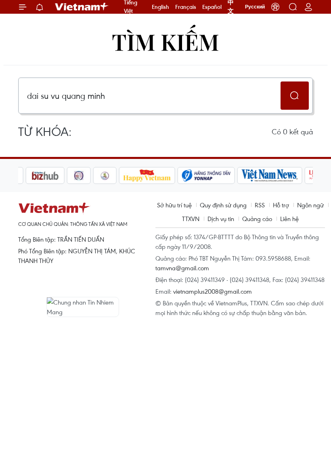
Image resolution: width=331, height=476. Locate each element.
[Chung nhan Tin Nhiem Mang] (82, 307)
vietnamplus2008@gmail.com (212, 291)
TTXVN (190, 219)
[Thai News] (97, 175)
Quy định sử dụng (223, 205)
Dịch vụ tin (220, 219)
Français (185, 6)
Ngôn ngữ (310, 205)
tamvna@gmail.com (182, 268)
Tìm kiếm (165, 41)
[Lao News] (71, 175)
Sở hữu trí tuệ (174, 205)
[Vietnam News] (262, 175)
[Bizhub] (37, 175)
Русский (255, 7)
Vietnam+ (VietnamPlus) (82, 7)
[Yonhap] (199, 175)
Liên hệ (289, 219)
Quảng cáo (257, 219)
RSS (260, 205)
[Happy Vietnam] (140, 175)
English (160, 6)
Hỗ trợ (281, 205)
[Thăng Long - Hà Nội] (275, 6)
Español (212, 6)
